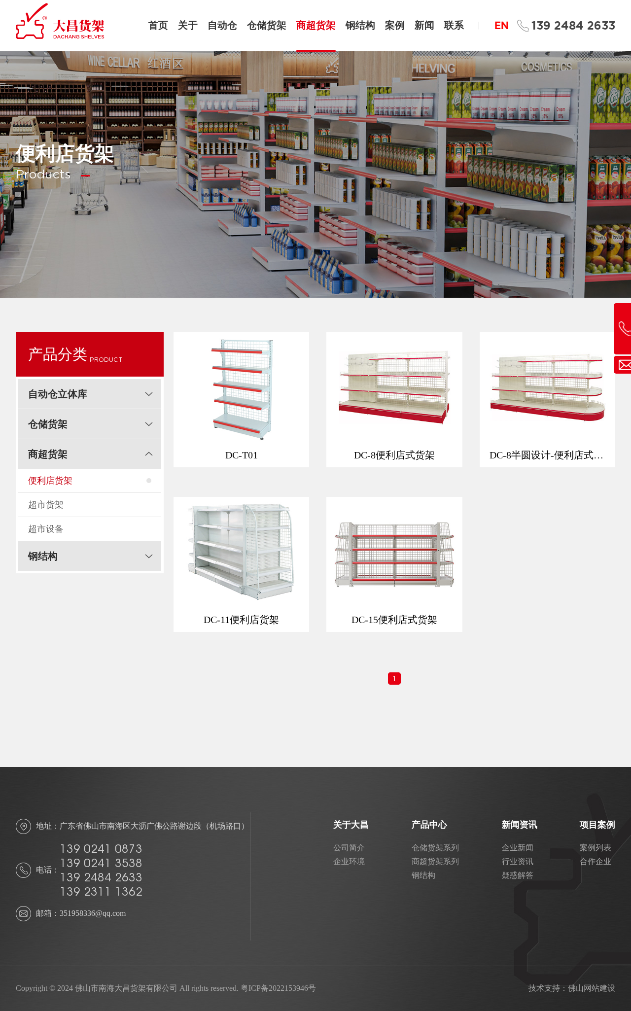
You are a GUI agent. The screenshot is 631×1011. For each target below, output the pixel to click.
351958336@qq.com (93, 913)
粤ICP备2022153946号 (278, 988)
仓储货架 (266, 25)
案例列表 (595, 847)
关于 (188, 25)
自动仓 (222, 25)
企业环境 (349, 861)
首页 (158, 25)
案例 (395, 25)
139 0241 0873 (101, 848)
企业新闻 (517, 847)
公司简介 (349, 847)
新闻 (424, 25)
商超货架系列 (435, 861)
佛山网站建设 (591, 988)
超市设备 (46, 529)
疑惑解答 (517, 875)
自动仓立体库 (57, 393)
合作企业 (595, 861)
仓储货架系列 (435, 847)
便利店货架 (50, 481)
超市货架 (46, 505)
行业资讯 (517, 861)
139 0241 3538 (101, 863)
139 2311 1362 (101, 891)
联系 (454, 25)
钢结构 (360, 25)
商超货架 (316, 25)
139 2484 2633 (573, 25)
